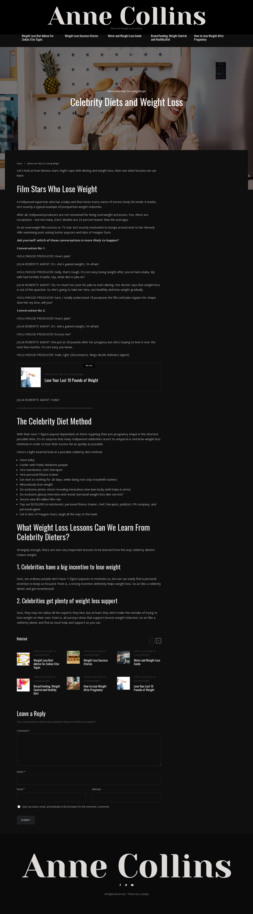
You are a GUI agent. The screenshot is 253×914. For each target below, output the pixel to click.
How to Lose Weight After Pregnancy (209, 37)
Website (96, 789)
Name (21, 771)
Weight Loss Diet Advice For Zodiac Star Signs (38, 37)
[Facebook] (120, 885)
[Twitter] (126, 885)
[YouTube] (132, 885)
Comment (23, 730)
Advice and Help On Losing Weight (126, 91)
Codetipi (144, 894)
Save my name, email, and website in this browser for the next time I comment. (66, 806)
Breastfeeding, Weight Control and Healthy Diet (169, 37)
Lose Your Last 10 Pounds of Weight (71, 380)
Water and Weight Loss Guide (125, 35)
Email (21, 789)
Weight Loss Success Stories (81, 35)
